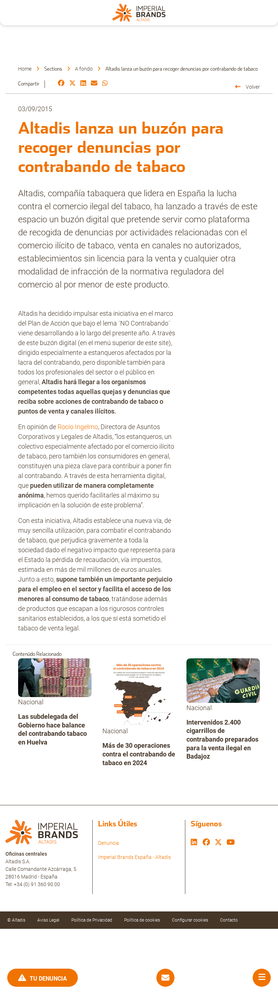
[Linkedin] (83, 84)
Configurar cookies (190, 920)
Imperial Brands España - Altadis (134, 857)
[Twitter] (72, 84)
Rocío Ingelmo (78, 427)
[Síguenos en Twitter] (218, 843)
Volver (253, 87)
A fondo (84, 69)
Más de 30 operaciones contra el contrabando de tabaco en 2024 (138, 754)
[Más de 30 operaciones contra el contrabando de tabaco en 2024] (139, 692)
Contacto (229, 920)
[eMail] (94, 84)
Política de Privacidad (91, 920)
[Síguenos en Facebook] (206, 843)
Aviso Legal (48, 920)
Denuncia (108, 843)
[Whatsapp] (105, 84)
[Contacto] (165, 978)
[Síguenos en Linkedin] (194, 843)
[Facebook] (61, 84)
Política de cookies (142, 920)
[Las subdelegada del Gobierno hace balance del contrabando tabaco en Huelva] (55, 677)
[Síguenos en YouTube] (231, 843)
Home (24, 69)
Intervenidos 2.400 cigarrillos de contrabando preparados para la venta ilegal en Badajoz (222, 739)
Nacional (30, 702)
